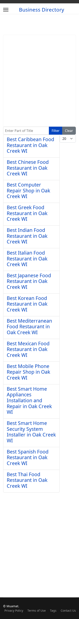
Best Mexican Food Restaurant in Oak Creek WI (28, 349)
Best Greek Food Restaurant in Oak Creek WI (27, 213)
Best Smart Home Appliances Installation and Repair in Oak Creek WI (29, 400)
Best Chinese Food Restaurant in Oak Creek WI (28, 168)
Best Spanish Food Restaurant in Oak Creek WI (27, 457)
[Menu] (5, 9)
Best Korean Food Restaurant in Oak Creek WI (27, 304)
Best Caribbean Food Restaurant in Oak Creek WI (30, 145)
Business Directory (41, 9)
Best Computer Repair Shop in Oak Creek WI (28, 190)
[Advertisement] (39, 80)
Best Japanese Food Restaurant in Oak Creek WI (29, 281)
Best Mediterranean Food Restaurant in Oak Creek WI (29, 326)
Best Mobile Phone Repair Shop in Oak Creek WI (28, 372)
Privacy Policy (13, 610)
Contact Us (68, 610)
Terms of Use (36, 610)
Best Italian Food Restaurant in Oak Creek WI (27, 258)
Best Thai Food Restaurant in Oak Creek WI (27, 480)
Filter (56, 130)
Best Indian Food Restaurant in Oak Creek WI (27, 236)
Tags (53, 610)
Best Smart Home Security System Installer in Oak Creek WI (31, 432)
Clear (69, 130)
